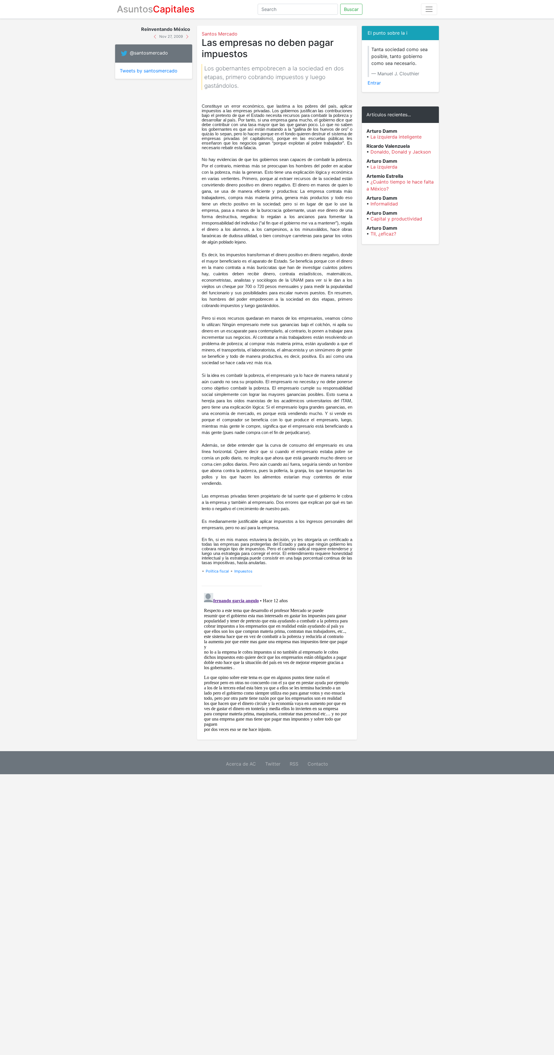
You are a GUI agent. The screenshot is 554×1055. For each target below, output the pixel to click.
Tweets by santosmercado (148, 71)
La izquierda (383, 167)
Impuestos (243, 571)
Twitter (272, 764)
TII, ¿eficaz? (383, 234)
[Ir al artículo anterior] (155, 36)
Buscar (351, 9)
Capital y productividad (396, 219)
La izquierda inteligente (396, 137)
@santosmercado (149, 53)
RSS (294, 764)
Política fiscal (217, 571)
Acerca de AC (241, 764)
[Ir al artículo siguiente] (187, 36)
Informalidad (384, 204)
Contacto (318, 764)
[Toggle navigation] (429, 9)
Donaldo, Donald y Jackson (400, 152)
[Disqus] (277, 663)
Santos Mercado (219, 34)
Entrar (374, 83)
